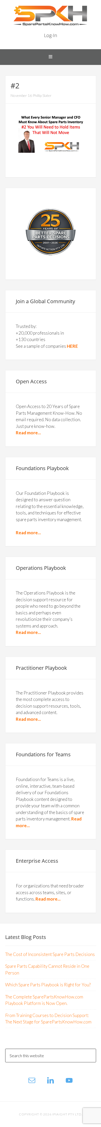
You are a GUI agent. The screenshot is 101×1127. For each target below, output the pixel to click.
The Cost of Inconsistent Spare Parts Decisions (50, 954)
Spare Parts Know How (50, 15)
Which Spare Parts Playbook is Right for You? (48, 984)
